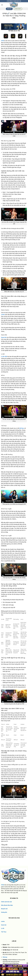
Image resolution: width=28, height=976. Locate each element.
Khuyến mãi (4, 908)
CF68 (2, 40)
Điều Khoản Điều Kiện (7, 905)
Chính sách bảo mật (6, 901)
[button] (2, 5)
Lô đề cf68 (4, 356)
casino (3, 314)
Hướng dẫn (4, 912)
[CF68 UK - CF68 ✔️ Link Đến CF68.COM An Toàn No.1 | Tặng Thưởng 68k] (14, 5)
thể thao (21, 428)
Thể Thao (3, 932)
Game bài (3, 337)
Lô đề (2, 928)
